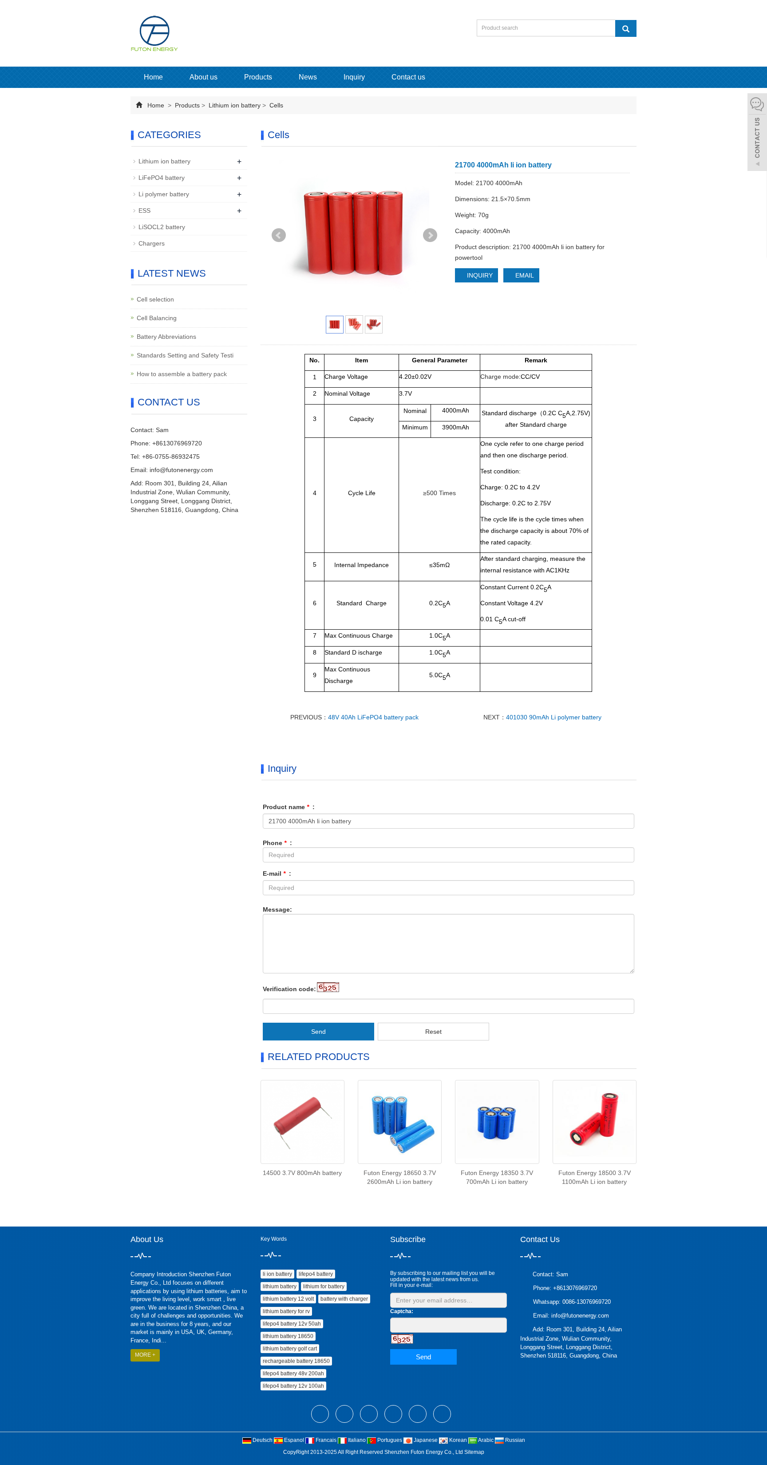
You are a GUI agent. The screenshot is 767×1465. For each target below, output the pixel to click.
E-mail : (277, 873)
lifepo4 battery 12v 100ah (293, 1386)
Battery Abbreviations (166, 336)
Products (258, 77)
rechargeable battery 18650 (296, 1361)
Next (430, 235)
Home (153, 77)
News (308, 77)
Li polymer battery (163, 194)
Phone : (277, 842)
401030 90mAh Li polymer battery (553, 717)
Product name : (289, 806)
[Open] (757, 133)
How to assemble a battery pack (182, 373)
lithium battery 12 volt (288, 1299)
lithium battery (280, 1286)
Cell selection (155, 299)
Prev (279, 235)
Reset (433, 1031)
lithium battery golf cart (290, 1349)
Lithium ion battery (234, 105)
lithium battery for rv (286, 1311)
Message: (277, 909)
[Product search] (626, 28)
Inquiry (354, 77)
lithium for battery (323, 1286)
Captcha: (401, 1311)
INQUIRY (479, 275)
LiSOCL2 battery (161, 226)
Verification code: (289, 989)
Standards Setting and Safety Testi (185, 355)
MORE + (145, 1355)
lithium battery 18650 (288, 1336)
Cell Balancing (157, 318)
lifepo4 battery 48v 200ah (293, 1373)
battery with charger (344, 1299)
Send (318, 1031)
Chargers (151, 243)
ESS (144, 210)
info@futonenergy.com (181, 469)
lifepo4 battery (316, 1274)
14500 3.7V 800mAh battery (302, 1172)
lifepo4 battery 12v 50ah (292, 1324)
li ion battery (277, 1274)
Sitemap (474, 1452)
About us (203, 77)
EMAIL (524, 275)
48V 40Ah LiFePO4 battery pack (373, 717)
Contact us (408, 77)
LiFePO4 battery (161, 177)
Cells (275, 105)
